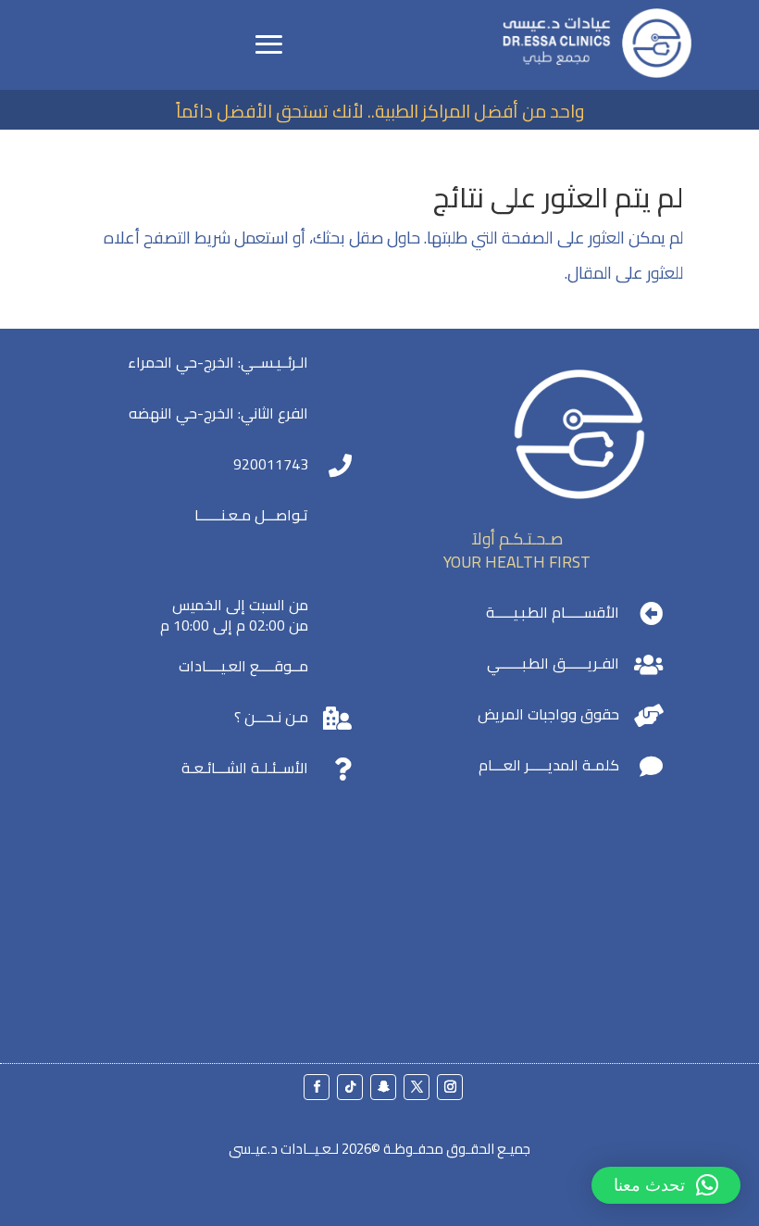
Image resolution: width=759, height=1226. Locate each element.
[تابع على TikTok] (350, 1087)
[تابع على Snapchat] (383, 1087)
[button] (665, 1185)
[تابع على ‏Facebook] (317, 1087)
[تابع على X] (416, 1087)
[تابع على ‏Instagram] (450, 1087)
